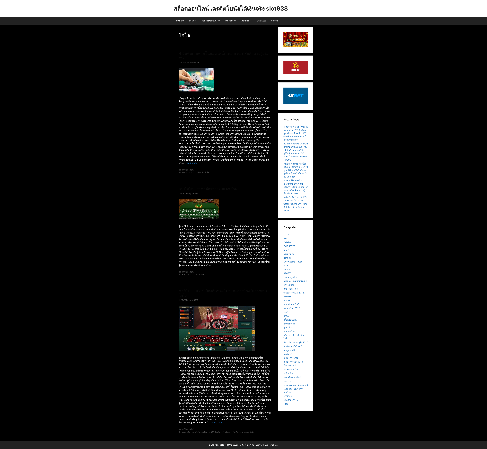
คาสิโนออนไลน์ (188, 170)
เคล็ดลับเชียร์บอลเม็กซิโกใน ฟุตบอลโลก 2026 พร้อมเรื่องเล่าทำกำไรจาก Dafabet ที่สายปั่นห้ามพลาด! (295, 204)
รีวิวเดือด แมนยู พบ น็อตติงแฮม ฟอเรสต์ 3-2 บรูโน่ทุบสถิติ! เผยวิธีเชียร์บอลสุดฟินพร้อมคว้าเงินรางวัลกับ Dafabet (295, 170)
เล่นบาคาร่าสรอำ (291, 358)
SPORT (287, 273)
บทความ (274, 21)
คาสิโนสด (229, 21)
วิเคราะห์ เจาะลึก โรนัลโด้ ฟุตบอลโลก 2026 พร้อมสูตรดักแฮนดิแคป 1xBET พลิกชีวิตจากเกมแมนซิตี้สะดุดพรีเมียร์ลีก (295, 133)
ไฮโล (207, 172)
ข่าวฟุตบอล (261, 21)
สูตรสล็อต (287, 327)
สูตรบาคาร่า (289, 323)
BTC (285, 238)
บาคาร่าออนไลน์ (291, 304)
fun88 (286, 250)
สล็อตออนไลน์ (290, 320)
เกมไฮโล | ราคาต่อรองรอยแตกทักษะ (209, 189)
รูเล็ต (285, 312)
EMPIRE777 (289, 246)
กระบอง (185, 172)
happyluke (288, 254)
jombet (287, 258)
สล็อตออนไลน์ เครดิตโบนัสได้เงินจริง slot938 (231, 8)
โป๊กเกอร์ (287, 396)
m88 (285, 265)
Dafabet (287, 242)
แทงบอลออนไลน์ (291, 369)
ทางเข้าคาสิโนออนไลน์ (294, 292)
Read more (191, 163)
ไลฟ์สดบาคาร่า (290, 400)
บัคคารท (287, 296)
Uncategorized (290, 277)
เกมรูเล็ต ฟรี (289, 350)
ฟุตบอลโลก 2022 (291, 308)
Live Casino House (292, 261)
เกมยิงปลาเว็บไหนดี (292, 346)
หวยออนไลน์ (289, 331)
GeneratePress (271, 445)
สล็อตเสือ (200, 172)
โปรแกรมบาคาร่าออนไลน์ (295, 385)
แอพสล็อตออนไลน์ (209, 21)
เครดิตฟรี (180, 21)
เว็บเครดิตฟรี (289, 365)
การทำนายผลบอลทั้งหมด (295, 281)
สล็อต (191, 21)
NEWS (286, 269)
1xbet (286, 234)
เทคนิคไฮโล (187, 275)
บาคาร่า (192, 172)
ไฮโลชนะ (201, 275)
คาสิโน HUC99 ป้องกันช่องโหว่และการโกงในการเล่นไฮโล (225, 432)
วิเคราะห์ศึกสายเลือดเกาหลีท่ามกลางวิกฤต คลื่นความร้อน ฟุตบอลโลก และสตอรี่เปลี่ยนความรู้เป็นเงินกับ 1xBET (295, 187)
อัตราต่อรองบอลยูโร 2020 (295, 342)
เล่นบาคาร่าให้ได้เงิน (293, 362)
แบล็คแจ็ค (288, 373)
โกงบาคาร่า (289, 381)
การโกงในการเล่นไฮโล (191, 432)
